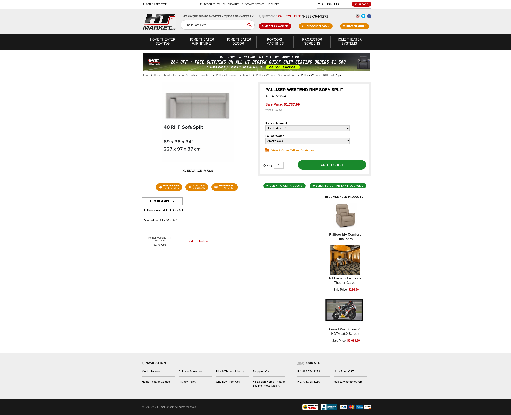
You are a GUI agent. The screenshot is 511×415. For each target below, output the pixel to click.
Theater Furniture (201, 41)
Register (161, 4)
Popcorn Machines (275, 41)
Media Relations (152, 371)
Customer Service (253, 4)
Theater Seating (162, 41)
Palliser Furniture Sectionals (233, 75)
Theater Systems (349, 41)
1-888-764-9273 (315, 16)
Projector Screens (312, 41)
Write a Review (273, 110)
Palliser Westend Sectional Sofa (276, 75)
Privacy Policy (187, 381)
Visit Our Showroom (276, 26)
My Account (207, 4)
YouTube (358, 16)
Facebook (369, 16)
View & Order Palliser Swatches (292, 150)
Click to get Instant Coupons (339, 186)
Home (145, 75)
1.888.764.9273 (310, 371)
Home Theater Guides (156, 381)
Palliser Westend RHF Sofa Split (160, 239)
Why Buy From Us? (228, 381)
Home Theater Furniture (169, 75)
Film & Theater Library (230, 371)
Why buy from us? (228, 4)
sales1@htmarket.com (348, 381)
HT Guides (273, 4)
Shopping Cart (262, 371)
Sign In (149, 4)
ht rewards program (317, 26)
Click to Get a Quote (286, 186)
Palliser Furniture (200, 75)
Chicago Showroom (191, 371)
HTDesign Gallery (356, 26)
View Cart (361, 4)
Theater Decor (238, 41)
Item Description (162, 201)
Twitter (363, 16)
